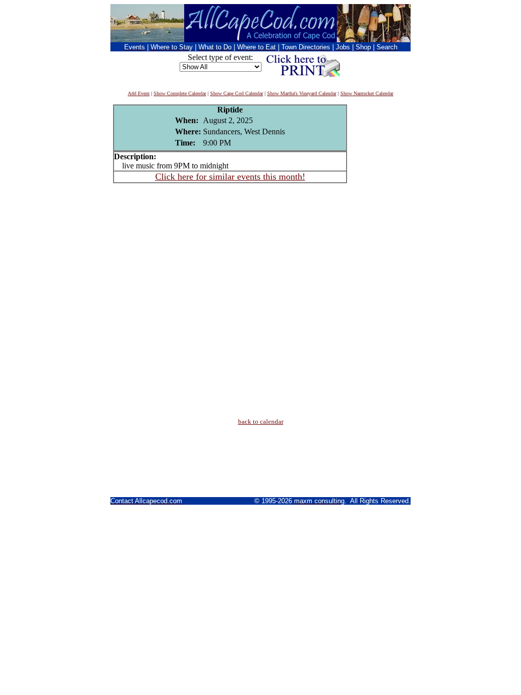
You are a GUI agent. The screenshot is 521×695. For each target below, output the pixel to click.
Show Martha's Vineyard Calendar (301, 93)
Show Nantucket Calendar (366, 93)
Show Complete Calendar (180, 93)
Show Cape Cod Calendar (236, 93)
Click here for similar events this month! (230, 176)
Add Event (139, 93)
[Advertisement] (377, 257)
